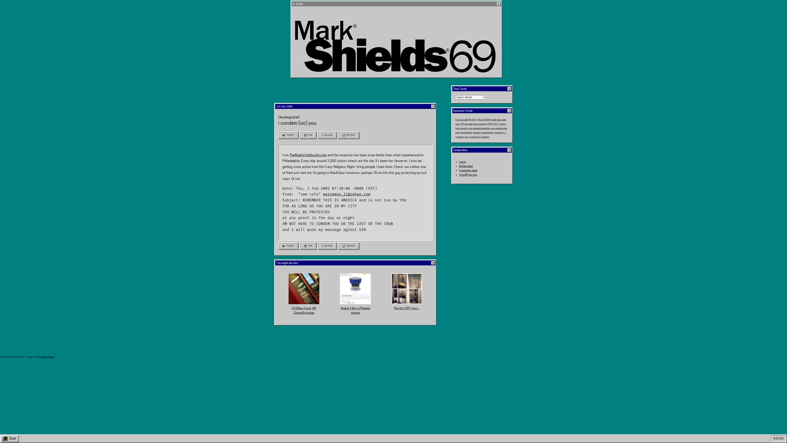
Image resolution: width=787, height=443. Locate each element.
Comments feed (468, 170)
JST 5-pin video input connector (473, 124)
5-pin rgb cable (461, 120)
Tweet (290, 135)
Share (328, 135)
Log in (462, 161)
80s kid (481, 120)
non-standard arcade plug (479, 128)
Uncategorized (288, 117)
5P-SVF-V (473, 120)
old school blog (466, 133)
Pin (310, 135)
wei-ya (467, 137)
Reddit (350, 135)
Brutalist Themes (47, 357)
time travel (499, 133)
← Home (297, 4)
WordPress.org (468, 174)
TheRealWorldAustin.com (307, 155)
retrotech (476, 133)
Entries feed (466, 166)
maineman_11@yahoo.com (346, 194)
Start (12, 438)
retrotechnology (487, 133)
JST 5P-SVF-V (493, 124)
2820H (487, 120)
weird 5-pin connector (480, 137)
